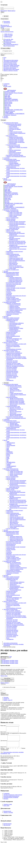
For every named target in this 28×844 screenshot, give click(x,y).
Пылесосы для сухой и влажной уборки (16, 356)
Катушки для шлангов (14, 146)
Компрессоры (9, 276)
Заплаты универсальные (12, 229)
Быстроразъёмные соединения (13, 349)
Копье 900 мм (7, 678)
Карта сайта (6, 805)
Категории (6, 382)
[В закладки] (1, 692)
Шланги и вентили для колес (10, 70)
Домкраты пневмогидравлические (17, 308)
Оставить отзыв (4, 749)
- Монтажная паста (13, 522)
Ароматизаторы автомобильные (14, 353)
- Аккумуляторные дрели (15, 583)
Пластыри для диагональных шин (17, 242)
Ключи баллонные (10, 297)
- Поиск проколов (13, 523)
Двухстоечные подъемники (13, 311)
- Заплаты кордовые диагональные (17, 480)
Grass (8, 95)
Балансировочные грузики (10, 62)
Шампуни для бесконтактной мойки (15, 366)
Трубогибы (12, 134)
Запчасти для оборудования (10, 64)
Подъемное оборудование (9, 68)
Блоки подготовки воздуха (15, 280)
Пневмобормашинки (14, 327)
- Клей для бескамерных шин (16, 518)
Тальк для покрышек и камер (16, 267)
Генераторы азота (10, 289)
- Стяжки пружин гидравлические (17, 394)
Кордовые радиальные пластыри (17, 241)
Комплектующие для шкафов (16, 141)
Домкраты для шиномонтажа (13, 303)
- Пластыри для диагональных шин (17, 501)
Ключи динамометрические (13, 336)
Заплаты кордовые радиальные (16, 222)
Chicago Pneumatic (18, 92)
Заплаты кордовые (10, 220)
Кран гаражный (13, 126)
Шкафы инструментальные (16, 137)
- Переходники (12, 412)
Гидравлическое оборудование (13, 124)
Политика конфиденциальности (11, 796)
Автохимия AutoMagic (11, 367)
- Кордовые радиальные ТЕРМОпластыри (15, 498)
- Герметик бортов (13, 515)
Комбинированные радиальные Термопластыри (17, 234)
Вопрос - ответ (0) (7, 700)
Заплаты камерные (11, 219)
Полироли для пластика (12, 372)
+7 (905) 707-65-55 (7, 34)
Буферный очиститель (14, 255)
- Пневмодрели (13, 584)
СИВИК (11, 112)
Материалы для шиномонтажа (10, 66)
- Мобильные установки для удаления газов (16, 409)
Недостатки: (4, 746)
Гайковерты (12, 321)
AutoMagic (12, 91)
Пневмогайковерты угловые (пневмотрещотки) (16, 329)
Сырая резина (9, 252)
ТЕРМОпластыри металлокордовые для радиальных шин (18, 247)
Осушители (9, 293)
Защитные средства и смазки (13, 363)
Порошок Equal (13, 161)
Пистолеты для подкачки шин (13, 284)
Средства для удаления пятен (13, 355)
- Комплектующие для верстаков (17, 403)
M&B (9, 96)
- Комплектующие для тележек (16, 401)
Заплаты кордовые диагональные (17, 221)
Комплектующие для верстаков (16, 142)
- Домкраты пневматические (16, 569)
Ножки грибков (13, 216)
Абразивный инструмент (12, 319)
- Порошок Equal (13, 423)
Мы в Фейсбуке (7, 43)
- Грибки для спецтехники (15, 474)
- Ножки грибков (13, 475)
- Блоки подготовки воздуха (16, 539)
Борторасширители (11, 285)
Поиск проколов (13, 264)
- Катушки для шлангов (15, 407)
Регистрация (4, 10)
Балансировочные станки (12, 275)
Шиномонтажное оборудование (11, 69)
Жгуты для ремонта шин (12, 217)
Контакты (5, 117)
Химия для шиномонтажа (12, 254)
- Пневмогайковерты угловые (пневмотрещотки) (16, 588)
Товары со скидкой (8, 812)
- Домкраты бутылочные (15, 563)
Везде (4, 57)
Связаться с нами (7, 804)
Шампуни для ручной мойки (13, 354)
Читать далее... (4, 675)
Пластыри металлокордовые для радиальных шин (17, 244)
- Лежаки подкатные (14, 389)
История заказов (7, 823)
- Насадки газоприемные (15, 411)
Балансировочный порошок (13, 160)
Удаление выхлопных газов (13, 144)
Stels (8, 107)
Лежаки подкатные (14, 128)
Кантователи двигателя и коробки (14, 155)
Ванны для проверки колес (13, 301)
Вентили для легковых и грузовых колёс (16, 343)
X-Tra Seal (12, 111)
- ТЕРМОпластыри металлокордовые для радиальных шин (18, 506)
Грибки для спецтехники (15, 215)
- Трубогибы (12, 396)
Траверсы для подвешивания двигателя (16, 156)
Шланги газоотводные (14, 154)
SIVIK (9, 105)
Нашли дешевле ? (5, 682)
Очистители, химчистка (12, 376)
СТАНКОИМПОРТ (19, 113)
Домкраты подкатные (14, 307)
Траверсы (8, 315)
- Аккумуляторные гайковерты (16, 582)
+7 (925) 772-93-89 (7, 35)
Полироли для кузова (11, 373)
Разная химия (12, 268)
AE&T (9, 86)
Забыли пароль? (11, 10)
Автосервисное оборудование (10, 60)
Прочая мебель (12, 143)
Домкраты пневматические (16, 310)
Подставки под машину (15, 129)
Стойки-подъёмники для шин (13, 299)
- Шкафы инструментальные (16, 398)
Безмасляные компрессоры (15, 281)
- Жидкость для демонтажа (15, 524)
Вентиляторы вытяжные (15, 152)
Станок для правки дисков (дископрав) (15, 288)
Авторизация (6, 22)
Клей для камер (13, 261)
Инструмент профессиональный (11, 65)
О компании (6, 83)
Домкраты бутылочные (15, 304)
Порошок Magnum (13, 163)
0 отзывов (3, 659)
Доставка (6, 16)
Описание (5, 697)
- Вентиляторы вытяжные (15, 414)
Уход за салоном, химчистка (13, 351)
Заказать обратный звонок (7, 31)
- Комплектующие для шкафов (16, 402)
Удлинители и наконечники (13, 346)
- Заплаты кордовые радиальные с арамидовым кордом (17, 486)
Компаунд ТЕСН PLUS (15, 164)
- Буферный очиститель (15, 514)
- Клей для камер (13, 520)
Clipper (10, 94)
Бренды (5, 85)
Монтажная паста (13, 263)
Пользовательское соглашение (10, 797)
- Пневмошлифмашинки (15, 589)
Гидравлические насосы (15, 125)
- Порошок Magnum (14, 424)
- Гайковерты (12, 580)
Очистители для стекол (12, 360)
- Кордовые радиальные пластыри (17, 500)
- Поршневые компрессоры (15, 537)
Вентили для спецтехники (12, 345)
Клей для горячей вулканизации (17, 260)
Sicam (9, 104)
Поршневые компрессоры (15, 278)
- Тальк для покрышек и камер (16, 526)
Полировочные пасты (11, 375)
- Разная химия (12, 527)
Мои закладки (6, 825)
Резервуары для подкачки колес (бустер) (16, 295)
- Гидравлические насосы (15, 386)
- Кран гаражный (13, 388)
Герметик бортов (13, 256)
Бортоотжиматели (10, 286)
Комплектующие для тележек (16, 139)
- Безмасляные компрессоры (16, 540)
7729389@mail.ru (7, 36)
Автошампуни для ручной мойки (14, 364)
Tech (8, 108)
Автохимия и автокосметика (10, 61)
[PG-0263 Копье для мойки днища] (9, 660)
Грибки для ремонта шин (12, 211)
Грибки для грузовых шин (15, 212)
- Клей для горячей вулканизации (17, 519)
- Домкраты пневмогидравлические (18, 567)
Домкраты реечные (14, 306)
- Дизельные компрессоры (15, 536)
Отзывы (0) (6, 698)
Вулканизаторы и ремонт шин (13, 282)
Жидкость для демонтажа (15, 265)
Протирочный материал (12, 371)
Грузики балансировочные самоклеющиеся (12, 166)
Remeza (10, 102)
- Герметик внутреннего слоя (16, 517)
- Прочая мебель (13, 405)
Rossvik (10, 103)
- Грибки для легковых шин (16, 472)
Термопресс (13, 115)
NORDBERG (14, 99)
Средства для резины (11, 368)
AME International (11, 90)
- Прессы (11, 392)
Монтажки (9, 294)
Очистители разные (11, 377)
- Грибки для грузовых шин (16, 471)
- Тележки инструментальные (16, 399)
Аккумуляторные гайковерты (16, 323)
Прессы (11, 130)
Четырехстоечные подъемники (13, 312)
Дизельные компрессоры (15, 277)
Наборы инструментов (11, 332)
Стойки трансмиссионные (15, 131)
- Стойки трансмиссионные (16, 393)
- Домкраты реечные (14, 565)
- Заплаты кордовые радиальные (17, 481)
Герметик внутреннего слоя (16, 258)
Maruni (9, 98)
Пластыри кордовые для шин (13, 232)
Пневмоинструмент (12, 320)
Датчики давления (10, 290)
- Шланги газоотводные (15, 415)
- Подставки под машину (15, 390)
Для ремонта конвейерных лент (14, 338)
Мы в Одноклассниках (9, 45)
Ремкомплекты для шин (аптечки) (14, 251)
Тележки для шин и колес (12, 298)
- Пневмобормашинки (14, 585)
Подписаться (4, 760)
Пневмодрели (12, 325)
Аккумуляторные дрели (15, 324)
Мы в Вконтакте (7, 40)
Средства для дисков (11, 369)
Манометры (9, 337)
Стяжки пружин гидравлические (17, 133)
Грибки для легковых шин (15, 213)
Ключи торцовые (10, 334)
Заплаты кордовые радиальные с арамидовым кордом (17, 227)
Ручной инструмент (11, 333)
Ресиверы (8, 291)
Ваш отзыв (3, 731)
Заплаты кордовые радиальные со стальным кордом (17, 225)
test (4, 58)
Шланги (8, 347)
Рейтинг (3, 748)
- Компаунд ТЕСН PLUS (15, 425)
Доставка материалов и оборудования (12, 794)
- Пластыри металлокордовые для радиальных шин (17, 503)
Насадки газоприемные (15, 150)
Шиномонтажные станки (12, 273)
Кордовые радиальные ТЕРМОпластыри (14, 239)
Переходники (12, 151)
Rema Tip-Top (14, 100)
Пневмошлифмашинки (14, 330)
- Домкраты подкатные (14, 566)
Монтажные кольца (11, 341)
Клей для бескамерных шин (16, 259)
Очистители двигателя (11, 362)
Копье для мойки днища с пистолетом (7, 680)
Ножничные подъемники (12, 314)
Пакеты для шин (10, 230)
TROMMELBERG (18, 109)
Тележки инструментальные (16, 138)
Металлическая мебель (11, 135)
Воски (7, 379)
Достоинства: (4, 740)
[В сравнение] (2, 692)
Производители (7, 811)
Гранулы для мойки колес (12, 269)
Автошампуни (9, 380)
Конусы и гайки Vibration (12, 340)
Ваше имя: (3, 725)
